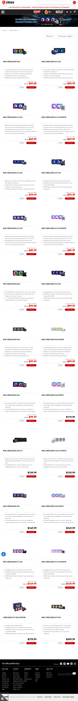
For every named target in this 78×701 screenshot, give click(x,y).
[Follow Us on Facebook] (61, 664)
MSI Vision (48, 673)
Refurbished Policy (17, 679)
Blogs (25, 681)
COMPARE (22, 87)
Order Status (16, 675)
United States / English (68, 697)
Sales (3, 689)
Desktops (4, 675)
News (36, 679)
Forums (26, 675)
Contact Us (40, 697)
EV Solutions (5, 687)
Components (5, 683)
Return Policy (16, 677)
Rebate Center (16, 689)
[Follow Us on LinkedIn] (71, 664)
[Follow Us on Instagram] (75, 664)
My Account (16, 673)
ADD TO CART (31, 87)
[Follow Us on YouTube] (68, 664)
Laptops (4, 673)
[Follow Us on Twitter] (64, 664)
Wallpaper (37, 675)
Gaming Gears (5, 685)
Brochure (37, 673)
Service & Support (17, 685)
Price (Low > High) (65, 36)
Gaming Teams (28, 679)
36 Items (49, 36)
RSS (36, 681)
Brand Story (49, 675)
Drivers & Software (18, 687)
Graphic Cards (5, 679)
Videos (25, 677)
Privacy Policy (48, 697)
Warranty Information (18, 683)
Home (4, 30)
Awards (26, 673)
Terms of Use (57, 697)
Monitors (4, 677)
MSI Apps (37, 677)
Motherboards (5, 681)
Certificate (49, 677)
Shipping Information (18, 681)
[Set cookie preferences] (4, 697)
